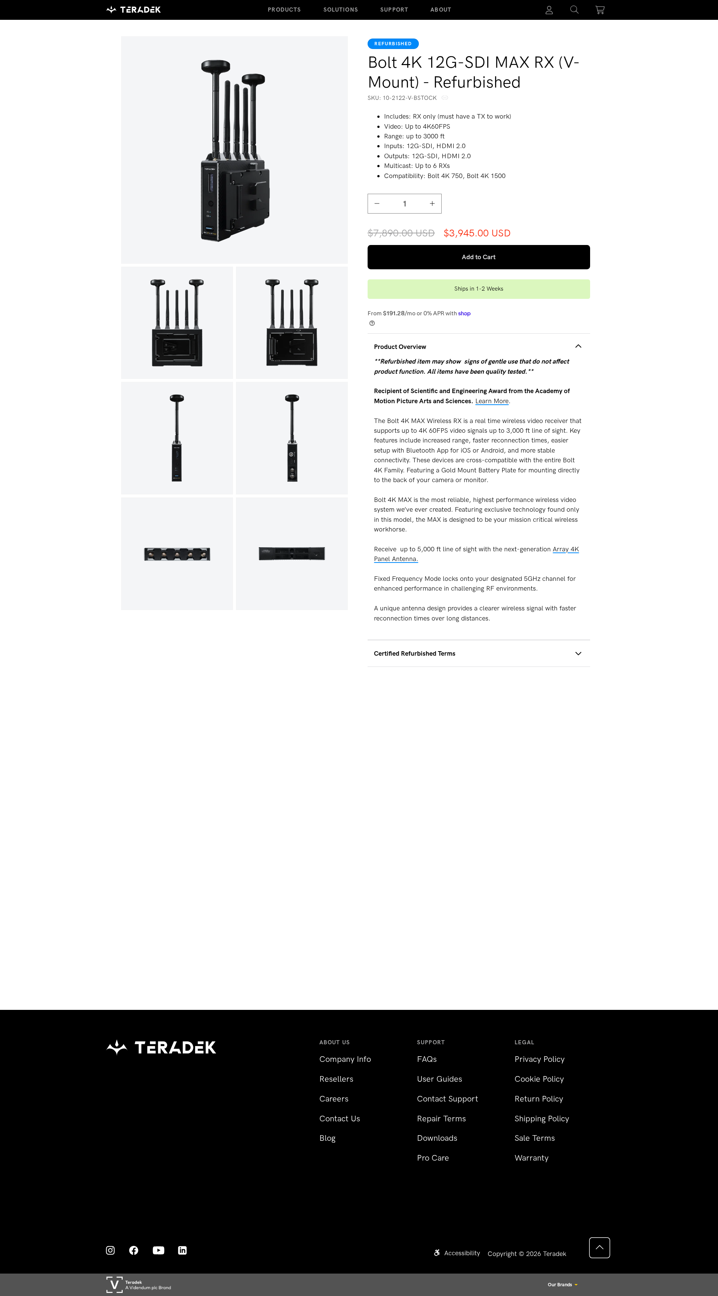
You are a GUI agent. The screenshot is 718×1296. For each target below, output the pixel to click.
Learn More (492, 401)
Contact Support (447, 1099)
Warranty (532, 1158)
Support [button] (394, 9)
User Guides (439, 1079)
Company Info (345, 1059)
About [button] (440, 9)
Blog (327, 1138)
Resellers (336, 1079)
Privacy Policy (540, 1059)
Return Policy (539, 1099)
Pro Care (433, 1158)
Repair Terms (441, 1118)
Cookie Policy (539, 1079)
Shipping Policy (542, 1118)
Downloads (437, 1138)
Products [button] (284, 9)
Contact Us (339, 1118)
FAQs (427, 1059)
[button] (574, 10)
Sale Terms (535, 1138)
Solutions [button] (340, 9)
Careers (334, 1099)
